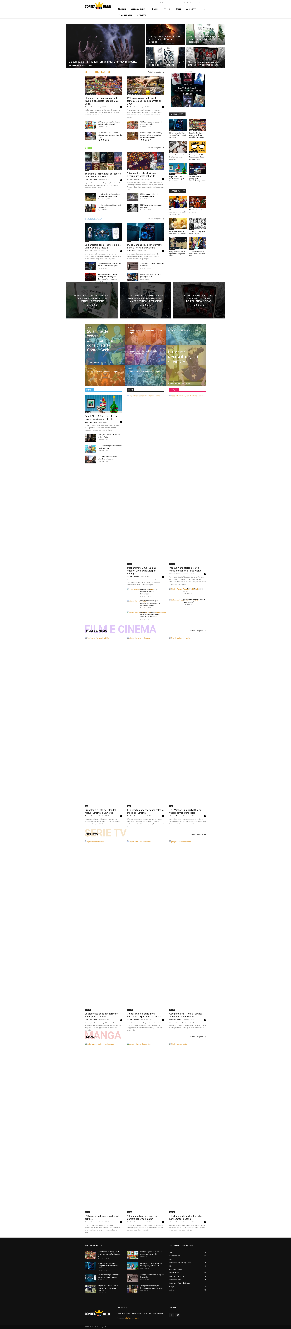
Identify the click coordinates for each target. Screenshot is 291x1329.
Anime (172, 207)
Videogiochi (193, 174)
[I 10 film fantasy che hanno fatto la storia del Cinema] (145, 722)
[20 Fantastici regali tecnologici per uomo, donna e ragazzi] (103, 232)
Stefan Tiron (131, 251)
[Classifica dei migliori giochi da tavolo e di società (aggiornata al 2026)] (103, 85)
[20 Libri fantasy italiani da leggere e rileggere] (132, 197)
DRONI (130, 390)
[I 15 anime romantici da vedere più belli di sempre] (178, 224)
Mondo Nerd (193, 152)
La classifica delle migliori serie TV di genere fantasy (102, 1015)
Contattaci (181, 3)
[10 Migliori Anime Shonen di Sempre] (197, 202)
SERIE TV (92, 834)
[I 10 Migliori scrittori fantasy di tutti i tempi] (132, 208)
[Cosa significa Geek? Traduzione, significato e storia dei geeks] (197, 147)
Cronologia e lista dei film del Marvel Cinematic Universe (100, 811)
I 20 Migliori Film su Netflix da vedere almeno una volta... (185, 811)
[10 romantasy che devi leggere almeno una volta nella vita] (145, 161)
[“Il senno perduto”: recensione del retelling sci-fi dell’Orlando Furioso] (205, 58)
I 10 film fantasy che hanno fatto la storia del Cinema (145, 811)
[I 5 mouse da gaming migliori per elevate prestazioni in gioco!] (90, 266)
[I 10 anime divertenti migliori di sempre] (186, 365)
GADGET (89, 390)
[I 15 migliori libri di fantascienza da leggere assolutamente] (90, 197)
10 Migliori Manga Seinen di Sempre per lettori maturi (142, 1217)
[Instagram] (178, 1315)
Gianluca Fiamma (75, 65)
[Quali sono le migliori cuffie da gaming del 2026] (132, 277)
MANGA (91, 1036)
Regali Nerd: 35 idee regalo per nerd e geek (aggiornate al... (176, 179)
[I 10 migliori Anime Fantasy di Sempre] (145, 377)
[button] (203, 9)
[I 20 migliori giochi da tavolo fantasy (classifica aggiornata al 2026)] (145, 85)
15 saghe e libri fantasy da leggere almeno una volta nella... (103, 175)
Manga (192, 229)
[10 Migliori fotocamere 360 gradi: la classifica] (132, 266)
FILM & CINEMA (96, 630)
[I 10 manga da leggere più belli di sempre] (197, 224)
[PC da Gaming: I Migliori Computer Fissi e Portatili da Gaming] (145, 232)
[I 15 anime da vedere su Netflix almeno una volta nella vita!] (197, 243)
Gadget (172, 174)
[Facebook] (171, 1315)
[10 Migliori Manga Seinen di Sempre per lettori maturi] (145, 1128)
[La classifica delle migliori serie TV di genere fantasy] (103, 925)
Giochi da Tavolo (90, 94)
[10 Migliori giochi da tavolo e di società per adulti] (132, 125)
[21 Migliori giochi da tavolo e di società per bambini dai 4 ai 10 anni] (90, 125)
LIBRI (88, 147)
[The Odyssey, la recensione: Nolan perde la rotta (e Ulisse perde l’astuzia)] (165, 34)
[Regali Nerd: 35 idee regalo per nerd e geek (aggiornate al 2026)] (178, 169)
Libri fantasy (202, 3)
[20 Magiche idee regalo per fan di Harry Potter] (90, 438)
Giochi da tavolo (192, 3)
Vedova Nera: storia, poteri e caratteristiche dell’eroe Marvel (185, 569)
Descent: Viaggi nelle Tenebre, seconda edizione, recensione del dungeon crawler (151, 135)
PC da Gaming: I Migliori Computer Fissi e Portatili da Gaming (145, 246)
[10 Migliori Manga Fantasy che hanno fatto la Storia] (187, 1128)
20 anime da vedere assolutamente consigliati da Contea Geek (177, 212)
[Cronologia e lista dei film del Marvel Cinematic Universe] (103, 722)
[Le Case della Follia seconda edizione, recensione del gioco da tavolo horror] (90, 136)
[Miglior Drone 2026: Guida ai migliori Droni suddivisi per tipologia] (145, 480)
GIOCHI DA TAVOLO (97, 72)
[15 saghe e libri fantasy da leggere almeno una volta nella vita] (103, 161)
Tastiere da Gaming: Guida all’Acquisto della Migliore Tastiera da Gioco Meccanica (108, 276)
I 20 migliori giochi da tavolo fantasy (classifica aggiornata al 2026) (144, 101)
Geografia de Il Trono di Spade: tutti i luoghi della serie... (177, 254)
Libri (86, 170)
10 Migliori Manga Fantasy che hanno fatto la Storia (185, 1217)
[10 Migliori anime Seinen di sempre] (186, 336)
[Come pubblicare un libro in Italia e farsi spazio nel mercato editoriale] (178, 147)
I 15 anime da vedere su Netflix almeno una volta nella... (197, 254)
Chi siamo (162, 3)
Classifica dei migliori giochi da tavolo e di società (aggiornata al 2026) (102, 101)
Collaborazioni (172, 3)
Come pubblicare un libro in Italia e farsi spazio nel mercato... (177, 157)
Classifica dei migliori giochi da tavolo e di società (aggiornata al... (196, 135)
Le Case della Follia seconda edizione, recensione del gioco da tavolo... (110, 135)
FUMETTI (174, 390)
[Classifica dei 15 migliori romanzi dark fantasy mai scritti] (105, 46)
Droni (129, 564)
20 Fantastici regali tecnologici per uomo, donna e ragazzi (103, 246)
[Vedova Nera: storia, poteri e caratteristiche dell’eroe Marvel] (187, 480)
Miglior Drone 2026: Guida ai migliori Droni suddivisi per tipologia (142, 571)
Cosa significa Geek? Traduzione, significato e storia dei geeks (197, 157)
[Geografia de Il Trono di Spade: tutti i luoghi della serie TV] (178, 243)
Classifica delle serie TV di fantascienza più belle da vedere (144, 1015)
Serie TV (172, 249)
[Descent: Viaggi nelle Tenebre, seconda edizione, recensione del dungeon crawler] (132, 136)
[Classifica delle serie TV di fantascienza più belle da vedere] (145, 925)
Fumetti (172, 564)
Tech (86, 241)
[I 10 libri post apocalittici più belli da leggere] (90, 208)
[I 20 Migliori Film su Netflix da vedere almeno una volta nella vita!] (187, 722)
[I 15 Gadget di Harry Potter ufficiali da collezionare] (90, 459)
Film (86, 806)
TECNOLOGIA (93, 218)
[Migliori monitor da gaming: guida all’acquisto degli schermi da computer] (197, 169)
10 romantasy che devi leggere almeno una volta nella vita (143, 174)
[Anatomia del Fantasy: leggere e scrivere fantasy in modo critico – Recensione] (205, 34)
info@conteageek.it (132, 1318)
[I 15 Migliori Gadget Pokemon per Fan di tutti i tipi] (90, 449)
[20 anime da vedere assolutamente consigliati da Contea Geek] (178, 202)
